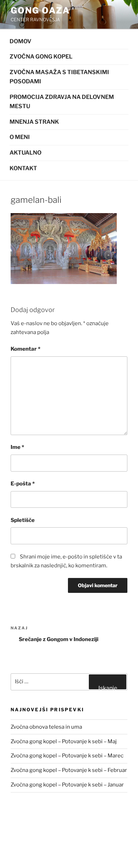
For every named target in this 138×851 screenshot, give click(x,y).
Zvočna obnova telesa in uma (46, 727)
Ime (17, 447)
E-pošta (23, 483)
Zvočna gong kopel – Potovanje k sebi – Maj (64, 741)
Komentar (25, 349)
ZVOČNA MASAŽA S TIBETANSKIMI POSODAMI (59, 77)
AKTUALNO (25, 152)
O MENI (20, 137)
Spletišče (23, 520)
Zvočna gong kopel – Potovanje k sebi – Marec (67, 755)
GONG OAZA (40, 10)
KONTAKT (23, 168)
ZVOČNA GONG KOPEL (41, 56)
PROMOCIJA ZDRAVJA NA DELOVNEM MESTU (62, 102)
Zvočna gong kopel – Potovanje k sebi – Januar (67, 785)
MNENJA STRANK (34, 121)
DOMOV (20, 41)
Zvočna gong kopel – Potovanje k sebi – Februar (69, 770)
